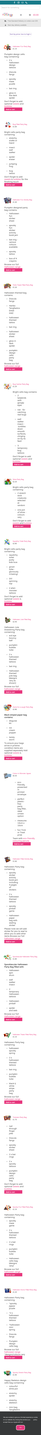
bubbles (8, 106)
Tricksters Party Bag (20, 1117)
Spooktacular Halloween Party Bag (25, 957)
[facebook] (14, 2)
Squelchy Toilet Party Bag (22, 541)
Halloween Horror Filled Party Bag (25, 1290)
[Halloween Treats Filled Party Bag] (7, 1035)
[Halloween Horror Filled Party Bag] (7, 1290)
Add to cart (10, 109)
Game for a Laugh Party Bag (23, 707)
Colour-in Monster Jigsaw (22, 773)
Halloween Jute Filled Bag (22, 619)
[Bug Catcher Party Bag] (7, 386)
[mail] (22, 2)
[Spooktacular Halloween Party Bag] (7, 957)
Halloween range (12, 267)
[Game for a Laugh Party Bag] (7, 707)
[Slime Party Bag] (7, 482)
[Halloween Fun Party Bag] (7, 47)
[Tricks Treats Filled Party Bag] (7, 285)
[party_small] (7, 11)
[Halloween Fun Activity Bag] (7, 200)
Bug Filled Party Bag (20, 124)
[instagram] (18, 2)
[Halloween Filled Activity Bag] (7, 859)
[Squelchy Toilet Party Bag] (7, 541)
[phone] (26, 2)
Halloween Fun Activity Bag (22, 200)
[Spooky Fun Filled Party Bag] (7, 1207)
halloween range (12, 366)
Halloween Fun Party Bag (22, 46)
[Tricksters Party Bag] (7, 1118)
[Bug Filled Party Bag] (7, 125)
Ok (20, 1427)
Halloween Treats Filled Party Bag (24, 1034)
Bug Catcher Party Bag (21, 384)
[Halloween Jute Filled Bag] (7, 620)
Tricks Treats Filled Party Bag (23, 285)
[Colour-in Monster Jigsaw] (7, 776)
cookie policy (35, 1418)
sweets (16, 104)
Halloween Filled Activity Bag (23, 859)
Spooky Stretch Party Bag (22, 1373)
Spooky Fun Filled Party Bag (23, 1207)
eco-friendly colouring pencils (24, 839)
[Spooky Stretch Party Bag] (7, 1373)
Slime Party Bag (18, 479)
